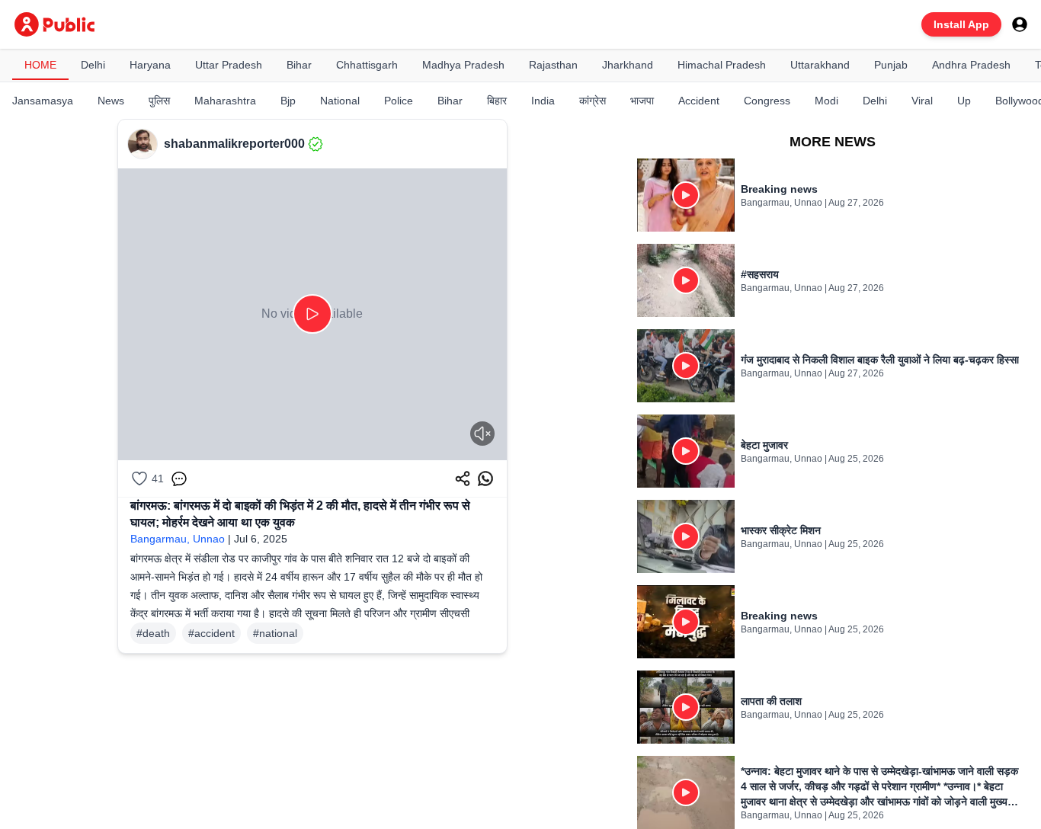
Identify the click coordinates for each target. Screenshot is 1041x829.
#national (275, 633)
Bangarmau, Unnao (177, 539)
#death (153, 633)
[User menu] (1020, 24)
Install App (961, 24)
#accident (211, 633)
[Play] (312, 314)
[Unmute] (482, 433)
